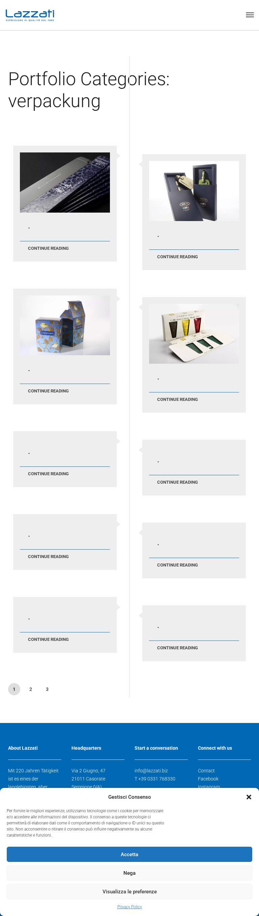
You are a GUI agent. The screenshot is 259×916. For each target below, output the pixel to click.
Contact (206, 770)
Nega (129, 873)
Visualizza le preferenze (130, 892)
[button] (249, 797)
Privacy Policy (129, 907)
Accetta (129, 854)
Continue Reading (48, 248)
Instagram (209, 787)
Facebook (208, 778)
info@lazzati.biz (151, 770)
